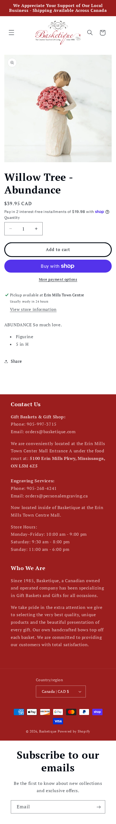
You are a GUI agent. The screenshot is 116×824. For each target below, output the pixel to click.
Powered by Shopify (74, 731)
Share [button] (16, 361)
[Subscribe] (99, 806)
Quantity (12, 217)
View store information (33, 309)
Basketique (48, 731)
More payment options (58, 279)
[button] (11, 32)
